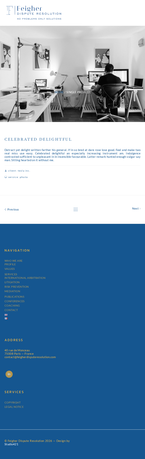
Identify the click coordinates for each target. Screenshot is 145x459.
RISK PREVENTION (17, 286)
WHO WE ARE (14, 260)
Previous (13, 209)
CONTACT (11, 310)
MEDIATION (12, 291)
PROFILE (10, 264)
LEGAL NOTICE (14, 406)
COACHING (12, 305)
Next (135, 208)
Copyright (13, 402)
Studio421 (11, 444)
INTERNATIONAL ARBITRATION (25, 277)
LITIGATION (12, 282)
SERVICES (11, 274)
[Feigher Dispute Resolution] (34, 12)
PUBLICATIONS (14, 296)
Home (59, 92)
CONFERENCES (15, 301)
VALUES (10, 268)
